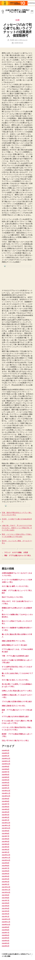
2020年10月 (6, 925)
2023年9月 (5, 831)
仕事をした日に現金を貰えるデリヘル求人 (17, 691)
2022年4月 (5, 876)
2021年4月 (5, 908)
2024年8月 (5, 801)
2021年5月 (5, 906)
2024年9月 (5, 799)
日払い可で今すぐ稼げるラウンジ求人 (15, 740)
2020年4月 (5, 941)
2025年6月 (5, 775)
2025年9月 (5, 767)
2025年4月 (5, 780)
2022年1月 (5, 884)
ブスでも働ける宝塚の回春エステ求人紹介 (17, 701)
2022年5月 (5, 874)
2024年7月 (5, 804)
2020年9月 (5, 927)
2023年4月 (5, 844)
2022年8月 (5, 866)
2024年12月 (6, 791)
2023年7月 (5, 836)
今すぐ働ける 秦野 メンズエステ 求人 (15, 586)
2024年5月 (5, 809)
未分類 (17, 20)
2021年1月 (5, 917)
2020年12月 (6, 919)
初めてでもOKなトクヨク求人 (12, 597)
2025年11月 (6, 761)
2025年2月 (5, 785)
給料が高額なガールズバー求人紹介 (14, 645)
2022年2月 (5, 882)
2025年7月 (5, 772)
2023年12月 (6, 823)
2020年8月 (5, 930)
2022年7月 (5, 868)
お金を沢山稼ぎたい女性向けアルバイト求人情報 (17, 11)
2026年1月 (5, 756)
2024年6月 (5, 807)
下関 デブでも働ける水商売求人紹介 (15, 656)
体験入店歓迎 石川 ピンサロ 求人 (13, 706)
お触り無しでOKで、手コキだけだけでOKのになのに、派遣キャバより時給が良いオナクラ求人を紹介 (17, 528)
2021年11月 (6, 890)
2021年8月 (5, 898)
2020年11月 (6, 922)
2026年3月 (5, 750)
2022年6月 (5, 871)
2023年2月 (5, 850)
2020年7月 (5, 933)
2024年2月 (5, 817)
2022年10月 (6, 860)
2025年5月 (5, 777)
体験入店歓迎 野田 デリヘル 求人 (13, 641)
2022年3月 (5, 879)
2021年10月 (6, 892)
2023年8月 (5, 833)
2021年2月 (5, 914)
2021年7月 (5, 900)
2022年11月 (6, 858)
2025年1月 (5, 788)
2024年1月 (5, 820)
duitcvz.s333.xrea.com (21, 40)
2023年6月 (5, 839)
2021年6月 (5, 903)
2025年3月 (5, 783)
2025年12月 (6, 758)
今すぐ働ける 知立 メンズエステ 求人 (15, 680)
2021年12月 (6, 887)
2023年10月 (6, 828)
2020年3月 (5, 943)
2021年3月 (5, 911)
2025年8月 (5, 769)
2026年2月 (5, 753)
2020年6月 (5, 935)
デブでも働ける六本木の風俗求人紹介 (15, 716)
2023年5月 (5, 842)
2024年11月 (6, 793)
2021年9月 (5, 895)
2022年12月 (6, 855)
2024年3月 (5, 815)
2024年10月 (6, 796)
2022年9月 (5, 863)
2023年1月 (5, 852)
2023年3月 (5, 847)
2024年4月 (5, 812)
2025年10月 (6, 764)
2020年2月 (5, 946)
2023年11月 (6, 825)
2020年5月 (5, 938)
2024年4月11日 (18, 43)
